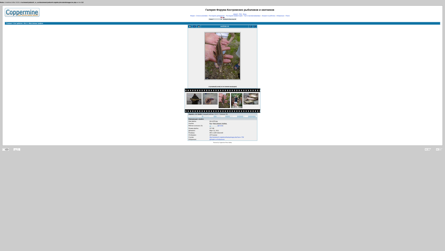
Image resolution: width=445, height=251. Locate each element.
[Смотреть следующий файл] (255, 26)
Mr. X (25, 23)
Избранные (280, 16)
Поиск (288, 16)
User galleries (18, 23)
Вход (244, 14)
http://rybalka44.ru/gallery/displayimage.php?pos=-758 (227, 137)
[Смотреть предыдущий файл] (251, 26)
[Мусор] (194, 117)
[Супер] (252, 117)
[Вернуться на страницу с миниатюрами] (190, 26)
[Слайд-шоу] (199, 26)
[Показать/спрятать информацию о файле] (194, 26)
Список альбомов (201, 16)
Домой (235, 14)
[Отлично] (241, 117)
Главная (9, 23)
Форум (192, 16)
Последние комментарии (234, 16)
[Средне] (217, 117)
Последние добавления (217, 16)
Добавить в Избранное (217, 139)
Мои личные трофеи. (36, 23)
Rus (211, 123)
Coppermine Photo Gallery (225, 142)
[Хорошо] (229, 117)
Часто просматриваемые (252, 16)
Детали (220, 126)
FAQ (240, 14)
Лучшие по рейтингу (268, 16)
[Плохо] (205, 117)
